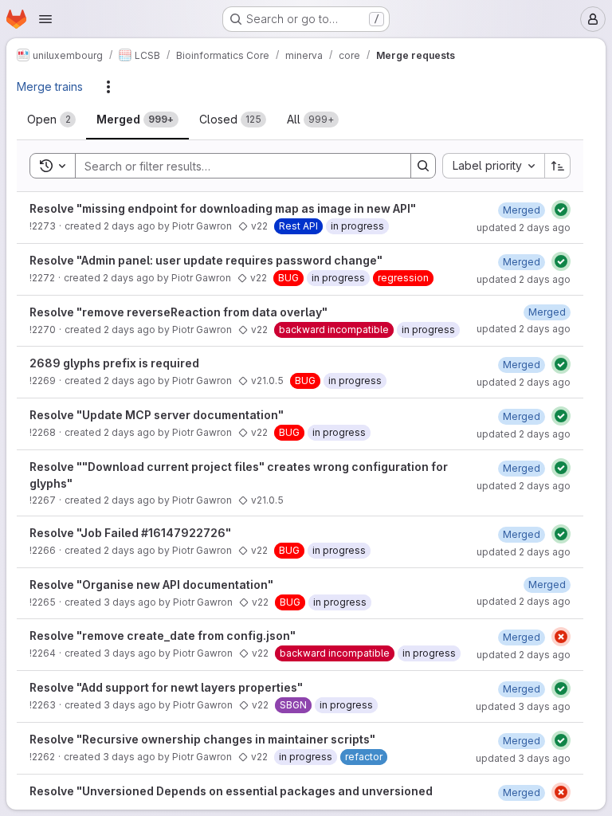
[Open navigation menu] (45, 19)
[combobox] (493, 165)
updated (524, 227)
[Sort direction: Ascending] (558, 165)
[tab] (51, 119)
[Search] (423, 165)
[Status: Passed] (561, 209)
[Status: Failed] (561, 636)
